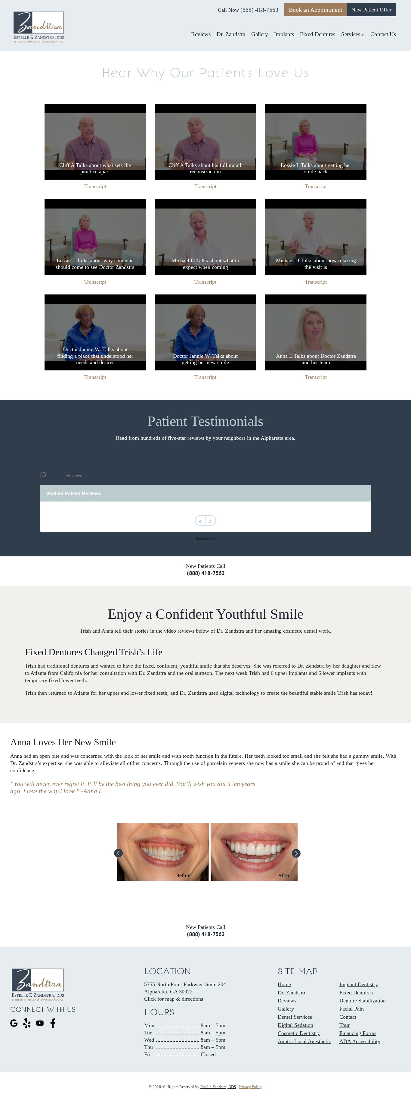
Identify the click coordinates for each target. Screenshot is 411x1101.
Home (284, 984)
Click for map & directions (173, 999)
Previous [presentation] (118, 854)
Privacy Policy (250, 1086)
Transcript (95, 186)
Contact (347, 1017)
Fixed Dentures (356, 992)
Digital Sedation (295, 1025)
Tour (344, 1025)
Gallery (286, 1009)
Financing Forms (357, 1033)
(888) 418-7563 (259, 9)
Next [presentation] (296, 853)
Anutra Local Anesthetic (304, 1041)
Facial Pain (351, 1009)
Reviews (287, 1001)
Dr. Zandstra (291, 992)
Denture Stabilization (362, 1001)
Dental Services (295, 1017)
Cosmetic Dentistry (299, 1033)
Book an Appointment (315, 9)
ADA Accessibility (359, 1041)
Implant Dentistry (358, 984)
